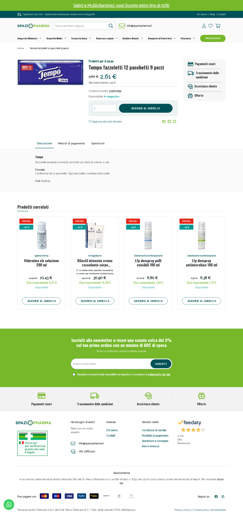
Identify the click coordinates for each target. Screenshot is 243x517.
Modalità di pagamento (155, 435)
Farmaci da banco (79, 38)
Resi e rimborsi (150, 446)
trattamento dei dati (159, 374)
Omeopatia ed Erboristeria (160, 38)
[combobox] (84, 26)
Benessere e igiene (104, 38)
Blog (212, 14)
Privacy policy (183, 509)
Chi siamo (202, 14)
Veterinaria (186, 38)
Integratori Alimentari (27, 38)
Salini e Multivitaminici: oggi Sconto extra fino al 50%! (121, 5)
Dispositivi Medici (54, 38)
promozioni (212, 38)
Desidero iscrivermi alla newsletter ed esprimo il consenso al (123, 374)
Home (20, 48)
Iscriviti (161, 364)
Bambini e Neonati (131, 38)
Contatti (222, 14)
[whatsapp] (9, 504)
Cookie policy (201, 509)
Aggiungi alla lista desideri (106, 121)
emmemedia (218, 509)
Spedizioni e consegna (155, 441)
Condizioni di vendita (154, 430)
